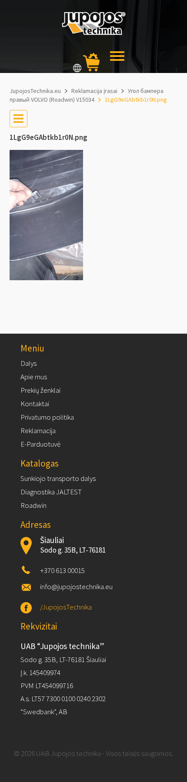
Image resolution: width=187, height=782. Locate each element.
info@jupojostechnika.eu (76, 586)
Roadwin (33, 505)
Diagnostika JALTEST (51, 492)
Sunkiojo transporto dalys (58, 478)
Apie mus (33, 376)
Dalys (28, 363)
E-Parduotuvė (40, 444)
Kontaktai (34, 403)
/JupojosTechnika (66, 607)
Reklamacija (38, 430)
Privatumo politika (47, 417)
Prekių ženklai (40, 390)
